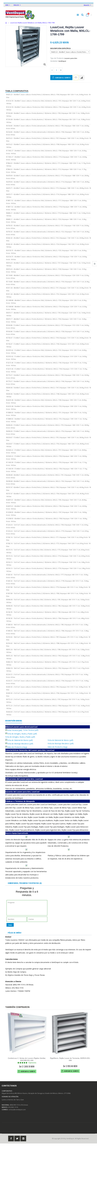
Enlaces (86, 5)
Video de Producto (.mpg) (57, 747)
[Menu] (78, 14)
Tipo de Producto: (57, 58)
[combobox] (70, 52)
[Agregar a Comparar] (81, 77)
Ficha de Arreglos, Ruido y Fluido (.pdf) (20, 737)
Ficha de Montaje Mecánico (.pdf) (61, 743)
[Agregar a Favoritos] (75, 77)
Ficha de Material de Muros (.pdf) (60, 740)
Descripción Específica (60, 48)
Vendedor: (54, 61)
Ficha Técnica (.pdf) (30, 730)
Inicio (6, 23)
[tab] (13, 720)
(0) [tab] (25, 883)
